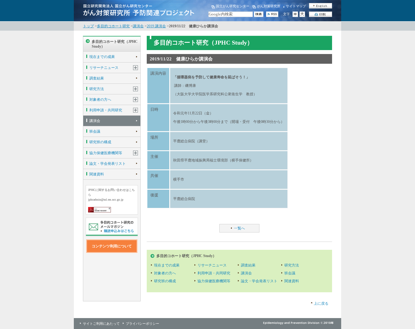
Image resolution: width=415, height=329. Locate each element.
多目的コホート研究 (113, 26)
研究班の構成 (100, 142)
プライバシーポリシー (142, 323)
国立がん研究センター (232, 6)
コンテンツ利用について (112, 246)
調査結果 (96, 78)
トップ (88, 26)
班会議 (94, 131)
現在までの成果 (102, 57)
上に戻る (321, 303)
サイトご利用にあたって (101, 323)
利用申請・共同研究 (105, 110)
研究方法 (96, 89)
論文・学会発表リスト (107, 163)
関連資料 (96, 174)
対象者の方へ (100, 99)
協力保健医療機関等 (105, 153)
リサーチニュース (103, 68)
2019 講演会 (156, 26)
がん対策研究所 (268, 6)
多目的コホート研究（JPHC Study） (115, 44)
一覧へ (239, 228)
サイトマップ (296, 6)
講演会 (138, 26)
